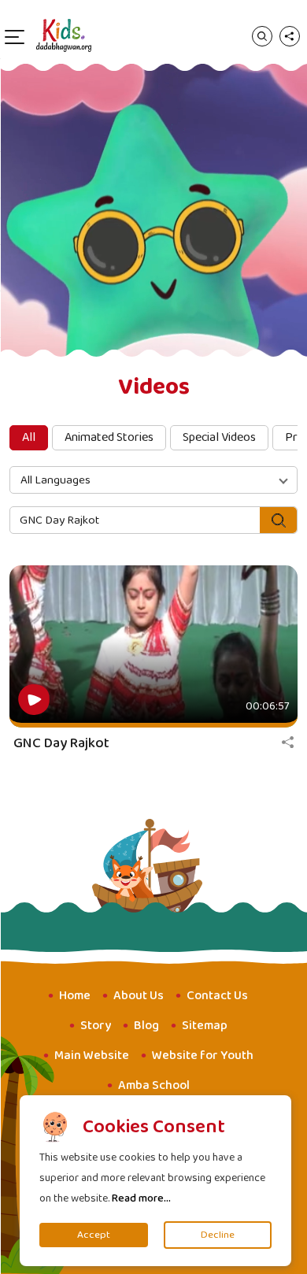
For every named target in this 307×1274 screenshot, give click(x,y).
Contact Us (217, 995)
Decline (218, 1235)
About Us (138, 995)
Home (75, 995)
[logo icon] (63, 35)
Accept (93, 1235)
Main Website (91, 1055)
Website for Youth (202, 1055)
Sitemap (204, 1025)
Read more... (141, 1198)
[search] (262, 35)
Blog (146, 1025)
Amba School (154, 1085)
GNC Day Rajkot (61, 743)
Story (95, 1025)
